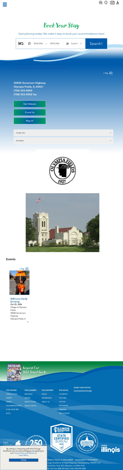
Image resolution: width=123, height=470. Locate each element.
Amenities (20, 141)
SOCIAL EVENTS (30, 406)
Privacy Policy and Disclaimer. (25, 453)
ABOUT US (45, 402)
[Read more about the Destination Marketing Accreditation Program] (86, 454)
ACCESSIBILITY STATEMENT (86, 460)
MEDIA (44, 394)
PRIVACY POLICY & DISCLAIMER (60, 460)
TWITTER (62, 402)
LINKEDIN (62, 410)
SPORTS (27, 398)
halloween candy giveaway (18, 300)
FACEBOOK (63, 394)
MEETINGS (28, 394)
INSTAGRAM (63, 406)
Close (23, 460)
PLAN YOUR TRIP (12, 410)
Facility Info (20, 133)
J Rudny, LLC (94, 463)
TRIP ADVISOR (64, 413)
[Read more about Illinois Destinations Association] (61, 454)
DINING (9, 402)
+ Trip (106, 73)
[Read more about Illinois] (110, 454)
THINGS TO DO (11, 394)
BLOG (8, 413)
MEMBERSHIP (47, 398)
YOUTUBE (62, 398)
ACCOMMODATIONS (14, 406)
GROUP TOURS (30, 402)
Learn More (23, 455)
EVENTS (9, 398)
